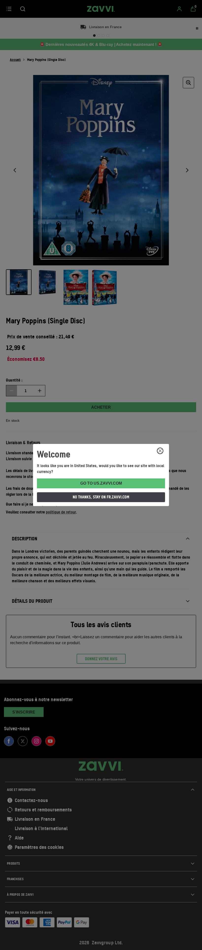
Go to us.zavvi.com (101, 483)
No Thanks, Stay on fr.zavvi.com (101, 496)
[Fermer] (160, 451)
